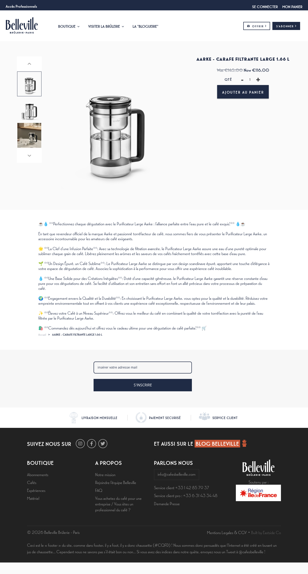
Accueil (42, 334)
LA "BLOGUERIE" (145, 26)
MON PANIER (292, 6)
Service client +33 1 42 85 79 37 (181, 487)
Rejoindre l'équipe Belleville (115, 482)
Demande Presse (167, 503)
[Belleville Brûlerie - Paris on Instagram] (80, 443)
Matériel (33, 498)
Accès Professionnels (21, 6)
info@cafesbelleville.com (176, 474)
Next (29, 155)
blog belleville (217, 443)
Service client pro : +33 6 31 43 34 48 (185, 495)
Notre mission (105, 474)
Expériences (36, 490)
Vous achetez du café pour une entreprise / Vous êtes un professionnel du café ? (118, 503)
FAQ (98, 490)
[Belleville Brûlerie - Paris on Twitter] (102, 443)
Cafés (31, 482)
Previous (29, 63)
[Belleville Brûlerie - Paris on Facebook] (91, 443)
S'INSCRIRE (143, 385)
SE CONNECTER (265, 6)
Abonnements (37, 474)
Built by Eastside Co (266, 532)
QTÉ (228, 79)
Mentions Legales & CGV (227, 532)
